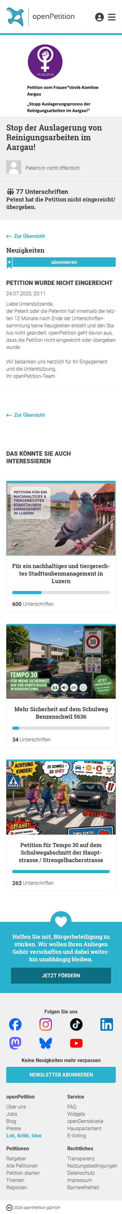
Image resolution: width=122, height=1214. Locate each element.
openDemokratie (85, 1121)
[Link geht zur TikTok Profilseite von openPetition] (76, 1024)
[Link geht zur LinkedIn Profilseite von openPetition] (106, 1024)
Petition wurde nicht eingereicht (59, 283)
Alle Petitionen (22, 1166)
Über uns (16, 1107)
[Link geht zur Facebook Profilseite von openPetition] (15, 1024)
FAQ (71, 1107)
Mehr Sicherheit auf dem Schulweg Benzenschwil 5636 (61, 712)
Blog (11, 1121)
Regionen (16, 1187)
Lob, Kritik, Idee (24, 1136)
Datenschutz (81, 1173)
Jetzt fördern (61, 976)
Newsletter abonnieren (61, 1075)
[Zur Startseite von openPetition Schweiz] (41, 16)
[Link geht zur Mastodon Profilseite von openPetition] (15, 1043)
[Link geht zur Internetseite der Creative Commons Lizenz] (10, 1207)
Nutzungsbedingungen (92, 1166)
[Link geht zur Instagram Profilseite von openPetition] (45, 1024)
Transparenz (81, 1159)
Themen (15, 1180)
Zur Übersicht (29, 236)
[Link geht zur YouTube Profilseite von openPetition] (76, 1043)
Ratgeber (16, 1159)
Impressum (79, 1180)
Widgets (76, 1114)
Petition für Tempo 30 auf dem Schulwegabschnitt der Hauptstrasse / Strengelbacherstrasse (61, 852)
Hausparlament (84, 1128)
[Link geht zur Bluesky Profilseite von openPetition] (45, 1043)
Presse (13, 1128)
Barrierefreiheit (83, 1187)
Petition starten (23, 1173)
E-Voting (76, 1136)
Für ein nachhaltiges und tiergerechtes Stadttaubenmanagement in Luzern (61, 573)
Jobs (11, 1114)
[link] (111, 17)
